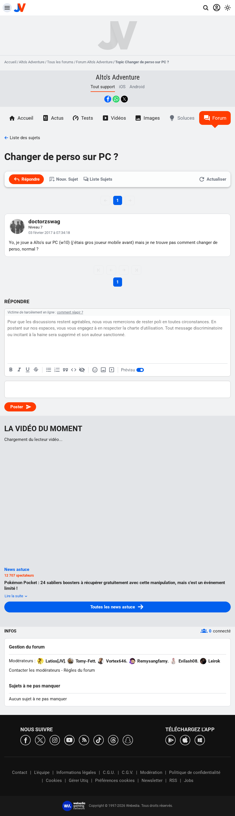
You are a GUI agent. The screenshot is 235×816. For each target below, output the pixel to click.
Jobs (188, 780)
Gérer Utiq (78, 780)
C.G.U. (109, 772)
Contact (19, 772)
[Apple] (185, 739)
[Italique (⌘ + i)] (19, 369)
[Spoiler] (82, 369)
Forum (219, 118)
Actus (57, 118)
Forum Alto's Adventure (94, 62)
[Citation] (65, 369)
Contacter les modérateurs (34, 670)
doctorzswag (44, 221)
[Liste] (48, 369)
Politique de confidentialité (194, 772)
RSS (173, 780)
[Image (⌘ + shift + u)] (103, 369)
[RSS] (84, 739)
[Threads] (113, 739)
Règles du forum (79, 670)
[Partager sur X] (124, 99)
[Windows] (200, 739)
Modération (151, 772)
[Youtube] (69, 739)
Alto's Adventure (31, 62)
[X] (40, 739)
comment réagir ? (70, 312)
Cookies (54, 780)
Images (152, 118)
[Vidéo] (111, 369)
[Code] (73, 369)
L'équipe (42, 772)
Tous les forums (60, 62)
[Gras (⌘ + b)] (10, 369)
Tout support (103, 86)
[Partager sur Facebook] (107, 99)
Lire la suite (14, 596)
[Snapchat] (128, 739)
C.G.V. (127, 772)
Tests (87, 118)
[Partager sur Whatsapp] (116, 99)
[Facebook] (25, 739)
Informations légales (76, 772)
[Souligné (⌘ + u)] (27, 369)
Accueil (10, 62)
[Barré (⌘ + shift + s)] (35, 369)
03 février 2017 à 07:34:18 (49, 232)
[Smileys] (94, 369)
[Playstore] (170, 739)
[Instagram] (55, 739)
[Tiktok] (98, 739)
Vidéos (118, 118)
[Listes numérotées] (57, 369)
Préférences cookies (115, 780)
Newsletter (152, 780)
